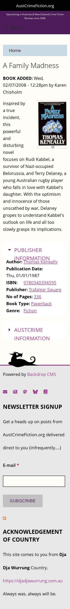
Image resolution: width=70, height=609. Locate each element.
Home (15, 50)
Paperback (41, 304)
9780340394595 (40, 282)
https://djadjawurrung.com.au (33, 581)
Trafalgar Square (45, 289)
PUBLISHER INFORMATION (32, 254)
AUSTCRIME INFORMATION (32, 334)
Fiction (30, 311)
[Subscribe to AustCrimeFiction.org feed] (4, 518)
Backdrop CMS (41, 374)
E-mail (11, 465)
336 (37, 296)
